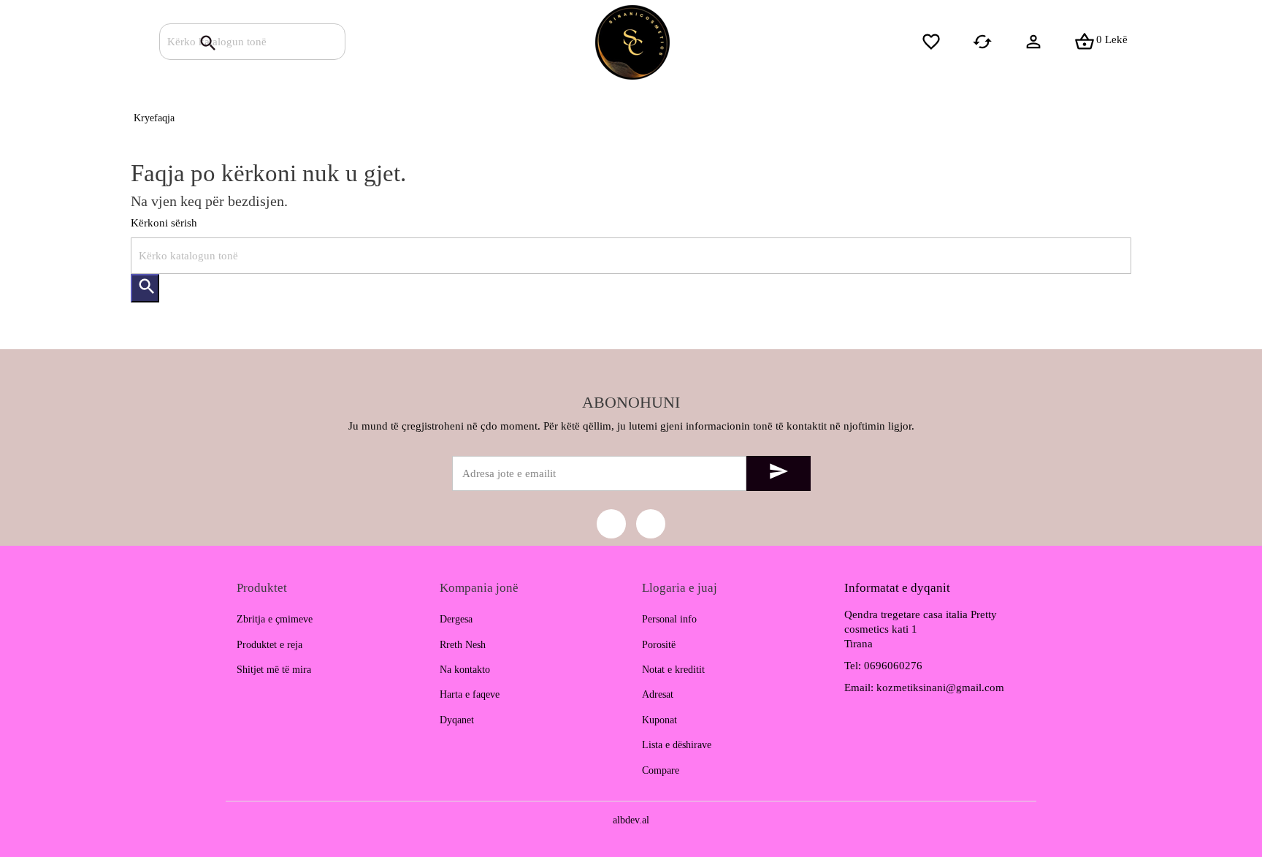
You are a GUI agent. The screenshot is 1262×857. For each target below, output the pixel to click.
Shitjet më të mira (274, 669)
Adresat (657, 694)
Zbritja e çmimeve (275, 619)
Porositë (659, 644)
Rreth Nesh (463, 644)
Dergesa (456, 619)
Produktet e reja (269, 644)
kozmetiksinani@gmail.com (940, 687)
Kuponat (659, 720)
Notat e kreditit (673, 669)
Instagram (650, 523)
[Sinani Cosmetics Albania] (631, 41)
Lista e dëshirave (676, 744)
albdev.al (631, 820)
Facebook (611, 523)
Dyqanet (457, 720)
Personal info (669, 619)
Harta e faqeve (470, 694)
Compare (660, 770)
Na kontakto (465, 669)
